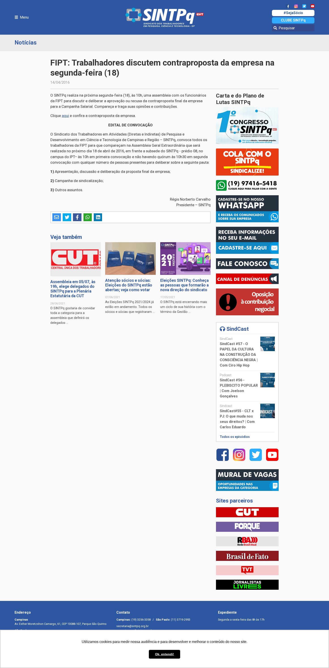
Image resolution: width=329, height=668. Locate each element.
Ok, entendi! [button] (164, 654)
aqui (65, 115)
